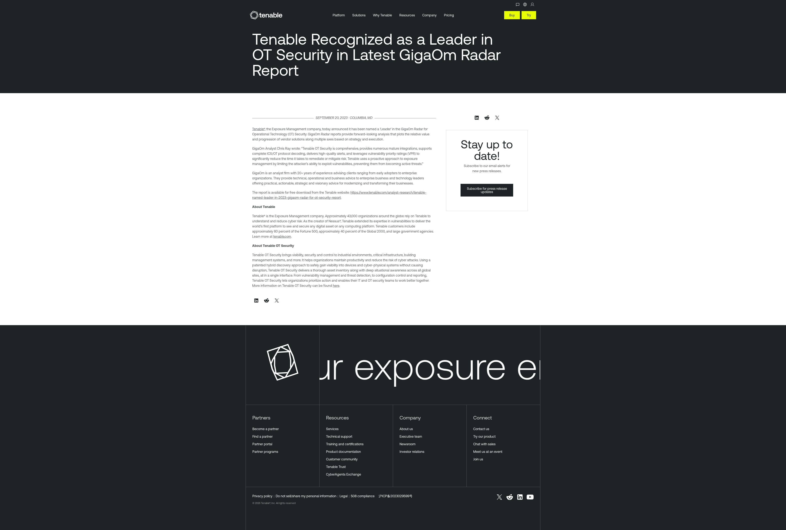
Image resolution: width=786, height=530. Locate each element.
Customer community (342, 459)
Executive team (411, 436)
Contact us (481, 429)
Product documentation (343, 451)
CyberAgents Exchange (343, 474)
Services (332, 429)
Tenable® (258, 129)
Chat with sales (484, 444)
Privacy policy (262, 496)
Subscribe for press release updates (487, 190)
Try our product (484, 436)
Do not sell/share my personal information (306, 496)
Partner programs (265, 451)
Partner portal (262, 444)
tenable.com (282, 236)
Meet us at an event (487, 451)
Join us (478, 459)
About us (406, 429)
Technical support (339, 436)
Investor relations (412, 451)
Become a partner (265, 429)
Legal (344, 496)
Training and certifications (345, 444)
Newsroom (408, 444)
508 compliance (363, 496)
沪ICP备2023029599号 (395, 496)
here (336, 285)
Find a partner (262, 436)
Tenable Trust (336, 467)
